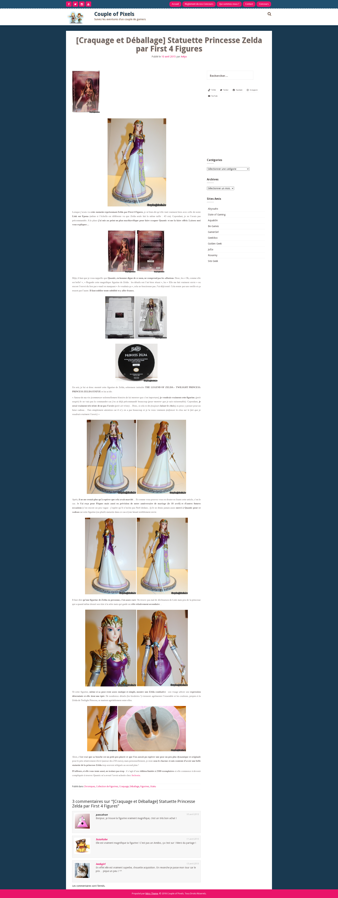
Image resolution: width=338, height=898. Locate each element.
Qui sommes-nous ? (229, 4)
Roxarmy (212, 255)
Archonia (135, 775)
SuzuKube (101, 839)
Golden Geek (215, 243)
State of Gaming (217, 214)
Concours (264, 4)
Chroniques (89, 786)
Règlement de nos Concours (199, 4)
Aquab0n (213, 220)
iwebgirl (100, 864)
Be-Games (213, 226)
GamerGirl (213, 232)
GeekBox (213, 237)
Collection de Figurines (107, 786)
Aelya (184, 56)
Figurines (144, 786)
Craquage (124, 786)
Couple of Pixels (114, 14)
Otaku (153, 786)
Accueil (175, 4)
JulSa (210, 249)
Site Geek (213, 261)
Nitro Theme (151, 893)
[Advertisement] (236, 129)
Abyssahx (213, 208)
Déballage (134, 786)
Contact (249, 4)
